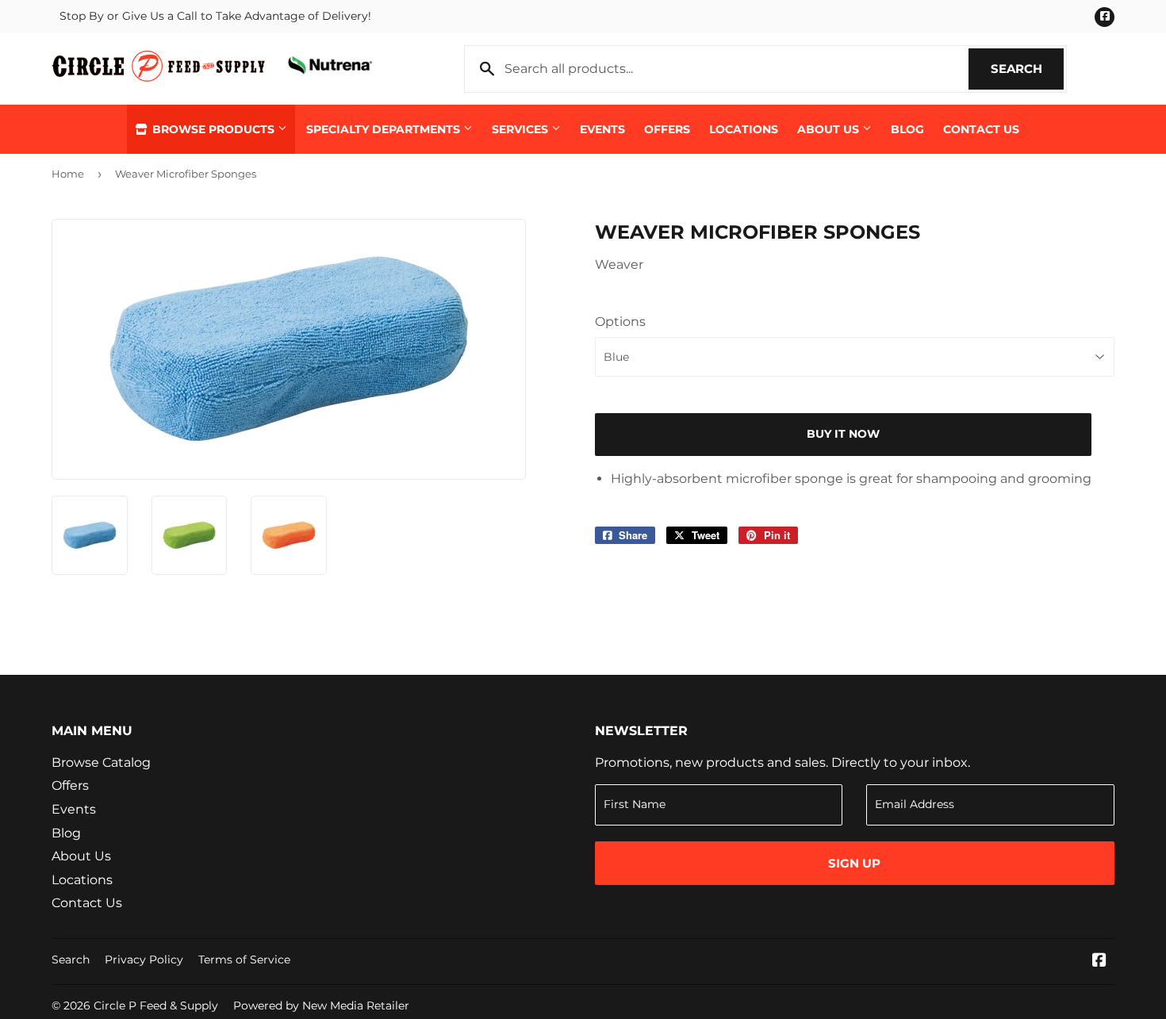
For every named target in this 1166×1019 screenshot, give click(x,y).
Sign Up (854, 863)
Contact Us (981, 129)
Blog (907, 129)
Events (602, 129)
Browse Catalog (101, 762)
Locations (743, 129)
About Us (829, 129)
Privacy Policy (144, 959)
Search (1027, 68)
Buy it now (843, 434)
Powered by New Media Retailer (321, 1005)
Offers (667, 129)
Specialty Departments (384, 129)
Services (521, 129)
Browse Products (213, 129)
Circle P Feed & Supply (156, 1005)
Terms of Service (244, 959)
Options (620, 321)
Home (68, 173)
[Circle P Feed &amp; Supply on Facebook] (1099, 961)
